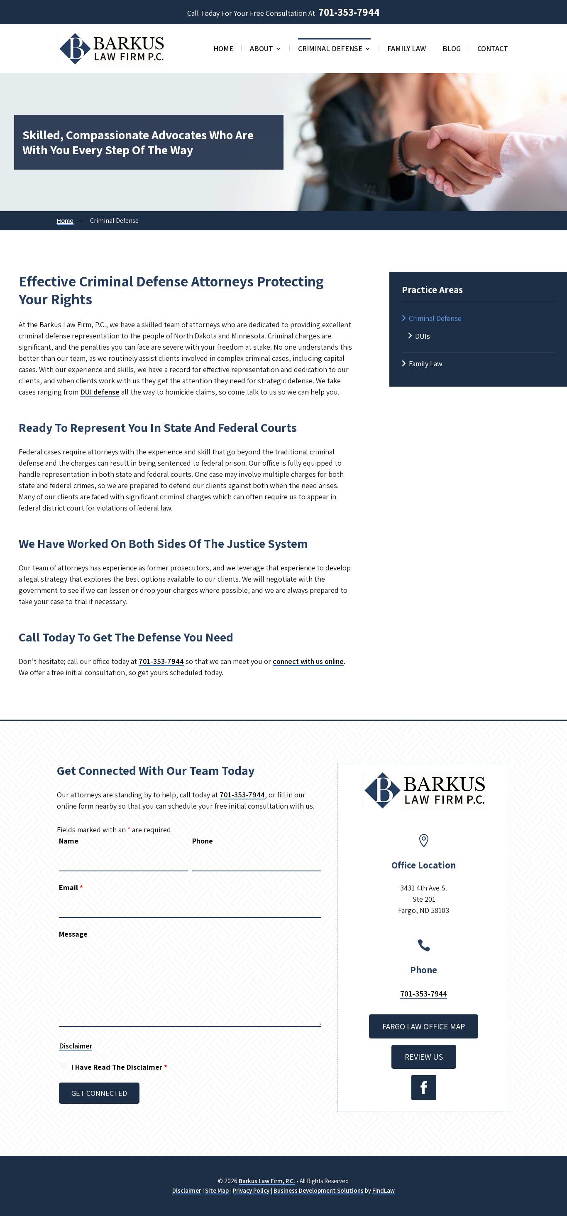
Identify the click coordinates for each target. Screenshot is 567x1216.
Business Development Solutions (319, 1190)
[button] (558, 1155)
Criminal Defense (330, 49)
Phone (202, 841)
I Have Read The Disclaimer (119, 1067)
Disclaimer (75, 1046)
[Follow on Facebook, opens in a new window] (423, 1087)
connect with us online (308, 661)
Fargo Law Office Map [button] (423, 1026)
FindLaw (383, 1190)
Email (71, 887)
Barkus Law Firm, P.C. (267, 1181)
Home (223, 49)
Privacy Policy (251, 1190)
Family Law (406, 49)
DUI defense (100, 392)
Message (73, 934)
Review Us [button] (424, 1056)
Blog (451, 49)
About (261, 49)
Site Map (217, 1190)
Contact (492, 49)
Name (68, 841)
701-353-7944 (349, 12)
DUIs (422, 336)
